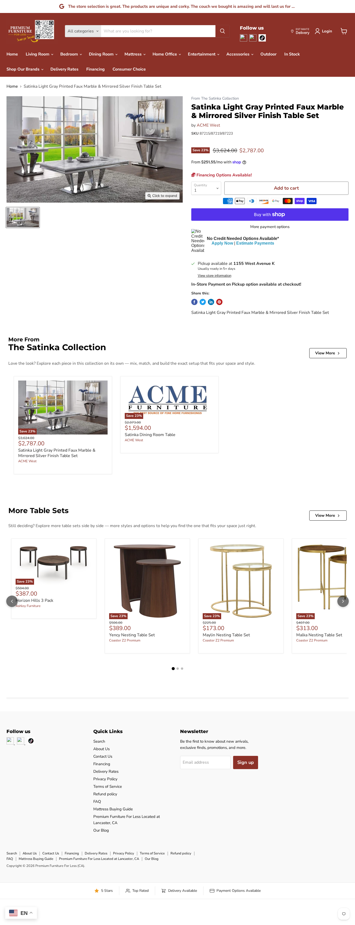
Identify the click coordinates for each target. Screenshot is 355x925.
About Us (101, 748)
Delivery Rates (64, 69)
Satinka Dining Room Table (150, 435)
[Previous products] (12, 601)
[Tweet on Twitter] (203, 302)
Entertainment (202, 54)
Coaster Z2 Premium (124, 640)
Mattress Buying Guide (113, 809)
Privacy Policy (105, 779)
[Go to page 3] (182, 668)
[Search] (222, 31)
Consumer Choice (129, 69)
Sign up (245, 762)
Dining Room (102, 54)
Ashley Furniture (28, 606)
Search (99, 741)
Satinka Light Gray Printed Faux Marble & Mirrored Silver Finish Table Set (56, 453)
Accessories (238, 54)
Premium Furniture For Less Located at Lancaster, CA (99, 859)
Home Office (165, 54)
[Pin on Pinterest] (219, 302)
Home (12, 54)
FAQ (97, 801)
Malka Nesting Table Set (319, 635)
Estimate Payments (255, 243)
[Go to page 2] (177, 668)
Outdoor (268, 54)
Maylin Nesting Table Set (226, 635)
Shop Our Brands (23, 69)
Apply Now (222, 243)
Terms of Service (107, 786)
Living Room (38, 54)
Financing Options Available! (223, 175)
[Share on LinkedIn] (211, 302)
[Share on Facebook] (194, 302)
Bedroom (69, 54)
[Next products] (343, 601)
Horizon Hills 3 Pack (34, 600)
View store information (214, 276)
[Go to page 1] (173, 668)
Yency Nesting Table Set (132, 635)
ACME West (208, 125)
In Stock (292, 54)
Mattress (133, 54)
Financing (95, 69)
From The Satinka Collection (215, 98)
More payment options (270, 227)
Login (327, 31)
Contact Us (102, 756)
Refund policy (105, 794)
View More (325, 353)
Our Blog (101, 830)
